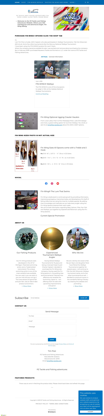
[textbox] (53, 298)
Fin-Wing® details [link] (35, 2)
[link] (88, 2)
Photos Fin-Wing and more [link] (56, 2)
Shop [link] (23, 2)
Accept (90, 411)
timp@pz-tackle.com (55, 125)
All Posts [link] (44, 57)
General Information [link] (56, 57)
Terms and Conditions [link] (58, 403)
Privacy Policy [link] (62, 344)
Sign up (84, 298)
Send (52, 339)
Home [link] (17, 2)
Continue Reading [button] (42, 94)
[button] (73, 2)
